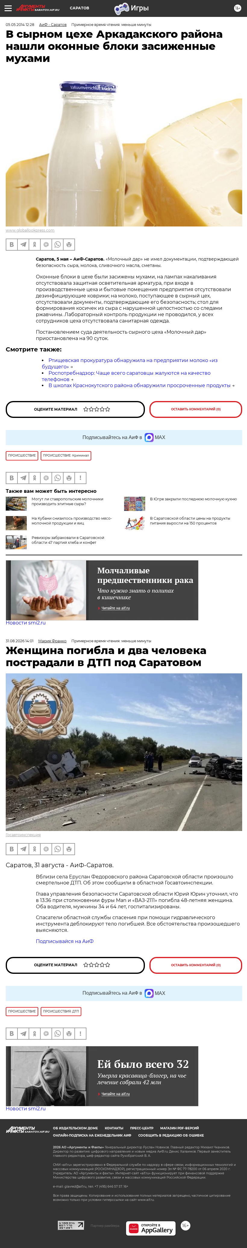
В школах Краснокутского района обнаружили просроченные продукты (139, 385)
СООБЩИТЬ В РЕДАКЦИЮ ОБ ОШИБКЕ (171, 1135)
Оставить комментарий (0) (196, 409)
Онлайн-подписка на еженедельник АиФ (92, 1135)
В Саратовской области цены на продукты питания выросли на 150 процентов (190, 520)
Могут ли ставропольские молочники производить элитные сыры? (67, 501)
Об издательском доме (75, 1128)
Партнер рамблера (105, 1225)
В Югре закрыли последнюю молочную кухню (193, 499)
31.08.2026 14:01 (19, 641)
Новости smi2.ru (26, 623)
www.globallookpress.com (30, 230)
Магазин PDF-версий (179, 1128)
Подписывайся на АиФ (65, 941)
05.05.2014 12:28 (20, 24)
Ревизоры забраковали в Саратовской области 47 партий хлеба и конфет (68, 540)
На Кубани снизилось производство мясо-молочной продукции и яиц (72, 520)
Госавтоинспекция (23, 835)
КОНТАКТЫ (114, 1128)
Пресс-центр (141, 1128)
